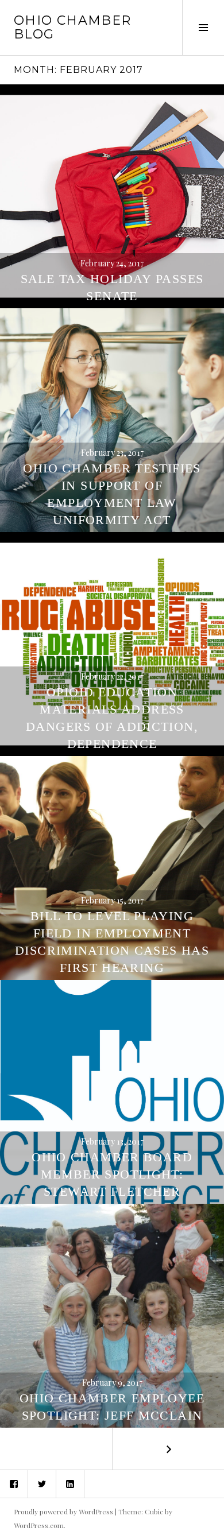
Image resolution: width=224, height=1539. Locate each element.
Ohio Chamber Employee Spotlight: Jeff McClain (112, 1406)
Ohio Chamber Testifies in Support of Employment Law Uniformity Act (111, 494)
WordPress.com (39, 1525)
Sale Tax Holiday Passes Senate (112, 287)
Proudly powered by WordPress (63, 1511)
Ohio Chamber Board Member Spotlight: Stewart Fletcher (112, 1174)
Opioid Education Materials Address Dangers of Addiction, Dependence (112, 718)
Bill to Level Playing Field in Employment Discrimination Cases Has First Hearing (112, 942)
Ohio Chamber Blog (73, 27)
